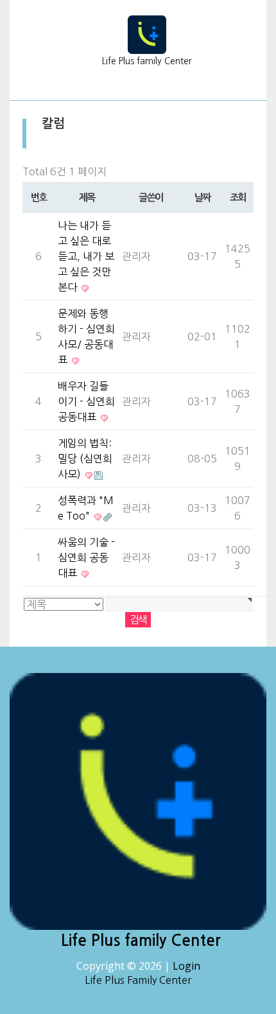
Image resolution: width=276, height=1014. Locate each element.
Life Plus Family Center (138, 980)
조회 (238, 197)
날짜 (202, 197)
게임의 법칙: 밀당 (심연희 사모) (85, 458)
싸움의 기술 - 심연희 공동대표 (86, 557)
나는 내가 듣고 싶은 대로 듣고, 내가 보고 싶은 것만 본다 (86, 256)
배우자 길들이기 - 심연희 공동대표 (86, 401)
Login (186, 966)
